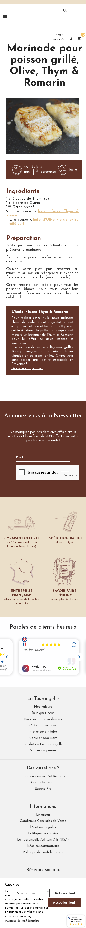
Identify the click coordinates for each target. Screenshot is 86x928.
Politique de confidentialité (22, 921)
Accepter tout (64, 902)
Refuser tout (65, 893)
